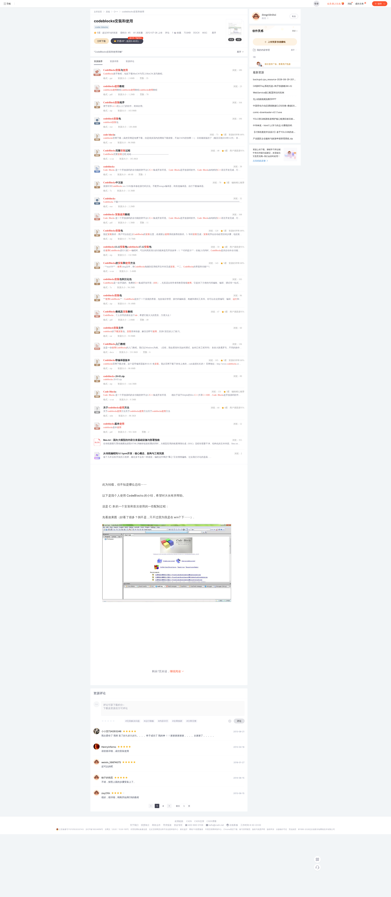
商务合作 (156, 825)
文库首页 (98, 11)
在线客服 (233, 825)
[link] (98, 11)
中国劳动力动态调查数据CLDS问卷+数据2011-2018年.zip (275, 105)
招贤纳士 (145, 825)
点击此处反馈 (259, 160)
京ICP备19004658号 (94, 829)
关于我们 (134, 825)
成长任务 (359, 3)
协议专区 (178, 825)
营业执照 (292, 829)
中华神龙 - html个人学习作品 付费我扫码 (272, 125)
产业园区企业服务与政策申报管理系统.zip (273, 138)
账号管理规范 (244, 829)
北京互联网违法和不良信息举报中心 (163, 829)
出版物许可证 (281, 829)
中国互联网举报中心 (213, 829)
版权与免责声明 (258, 829)
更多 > (295, 31)
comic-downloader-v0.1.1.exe (267, 112)
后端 (108, 11)
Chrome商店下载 (230, 829)
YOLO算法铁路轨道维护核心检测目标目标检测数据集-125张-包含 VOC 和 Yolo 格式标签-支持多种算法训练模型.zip (275, 118)
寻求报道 (167, 825)
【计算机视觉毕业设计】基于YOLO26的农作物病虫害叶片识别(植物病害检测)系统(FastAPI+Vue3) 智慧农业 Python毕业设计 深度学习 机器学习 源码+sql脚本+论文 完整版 (275, 132)
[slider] (108, 721)
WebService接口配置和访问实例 (268, 92)
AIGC (204, 32)
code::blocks (101, 27)
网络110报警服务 (196, 829)
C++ (116, 11)
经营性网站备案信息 (139, 829)
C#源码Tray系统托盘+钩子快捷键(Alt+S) (272, 86)
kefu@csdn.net (216, 825)
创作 (380, 3)
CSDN (189, 821)
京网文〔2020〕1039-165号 (117, 829)
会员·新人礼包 (334, 3)
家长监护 (183, 829)
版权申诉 (270, 829)
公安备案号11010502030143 (71, 829)
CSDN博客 (212, 821)
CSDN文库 (199, 821)
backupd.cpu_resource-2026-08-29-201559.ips (275, 79)
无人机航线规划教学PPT (264, 99)
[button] (240, 51)
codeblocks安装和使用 (113, 21)
